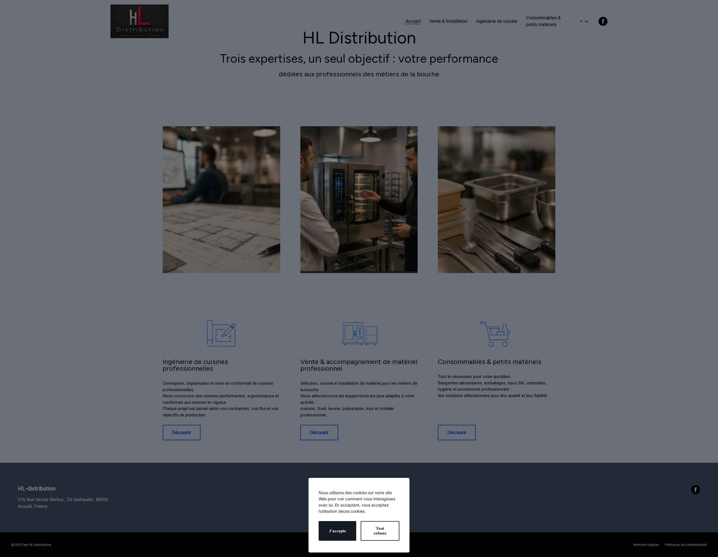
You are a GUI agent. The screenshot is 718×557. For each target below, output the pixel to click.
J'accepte (337, 531)
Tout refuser (380, 530)
